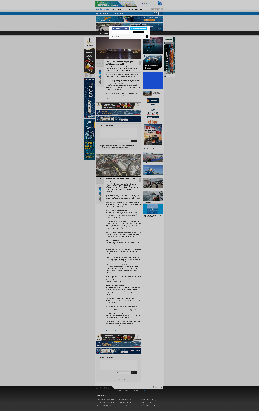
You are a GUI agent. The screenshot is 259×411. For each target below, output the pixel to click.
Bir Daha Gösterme (115, 36)
